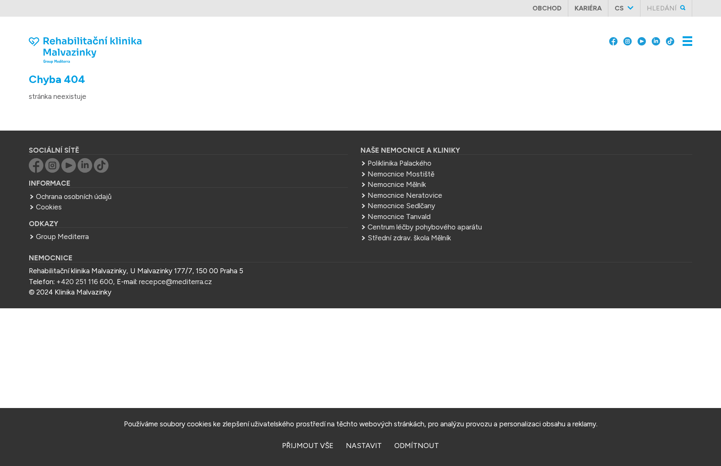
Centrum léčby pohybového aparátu (425, 227)
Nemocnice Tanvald (399, 216)
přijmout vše (307, 445)
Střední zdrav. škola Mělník (409, 238)
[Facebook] (613, 34)
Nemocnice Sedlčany (401, 206)
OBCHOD (547, 8)
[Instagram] (627, 34)
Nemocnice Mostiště (401, 174)
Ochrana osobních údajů (73, 196)
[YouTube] (642, 34)
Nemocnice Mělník (397, 184)
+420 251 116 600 (84, 281)
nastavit (364, 445)
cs (619, 8)
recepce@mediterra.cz (175, 281)
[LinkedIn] (656, 34)
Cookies (49, 207)
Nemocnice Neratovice (405, 195)
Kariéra (588, 8)
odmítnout (416, 445)
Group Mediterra (62, 236)
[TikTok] (670, 34)
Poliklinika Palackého (399, 163)
